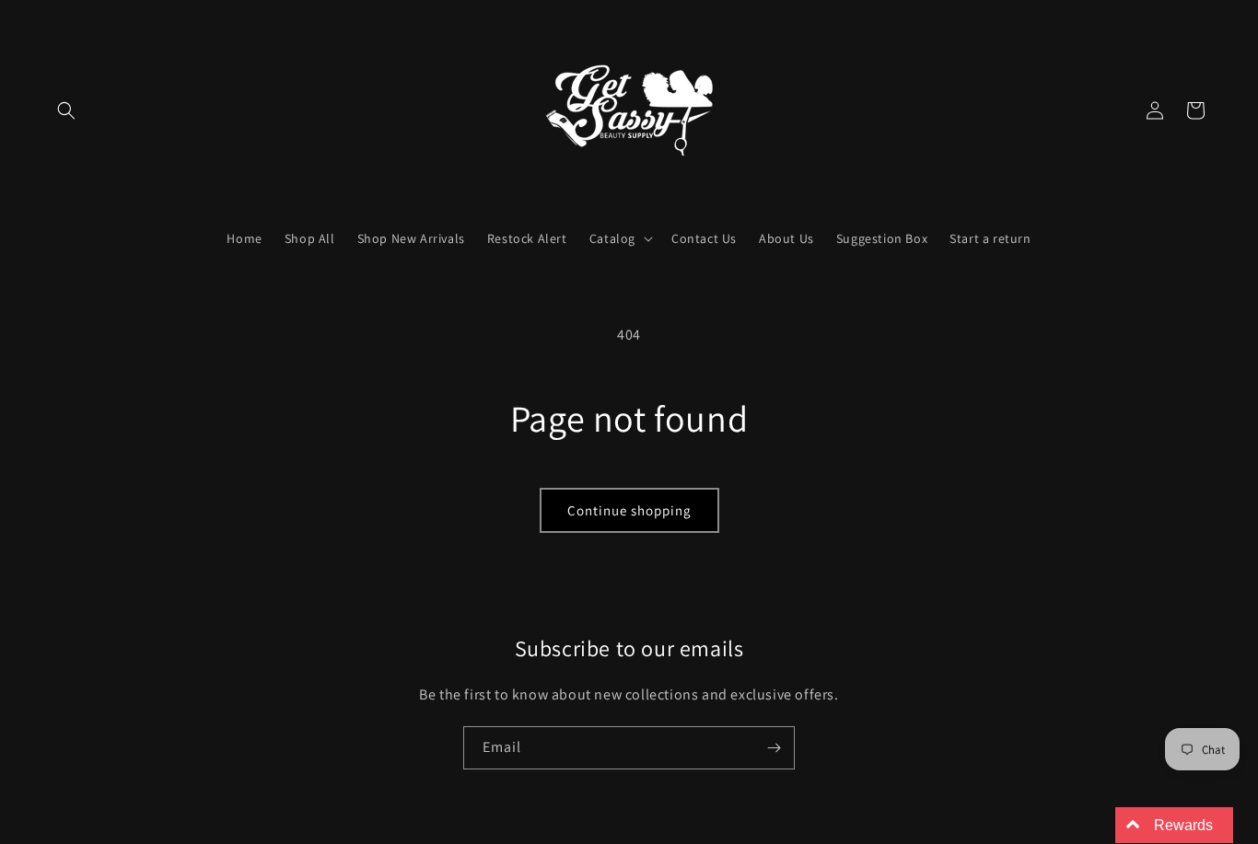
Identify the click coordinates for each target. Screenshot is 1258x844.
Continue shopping (629, 510)
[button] (66, 110)
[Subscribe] (773, 747)
